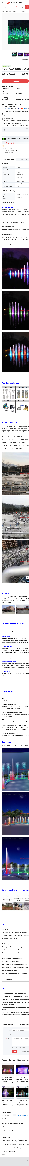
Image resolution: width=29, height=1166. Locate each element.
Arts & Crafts (8, 11)
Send (15, 1051)
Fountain (15, 11)
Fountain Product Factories (9, 1140)
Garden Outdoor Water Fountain (10, 1148)
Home (3, 11)
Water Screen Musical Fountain (10, 1133)
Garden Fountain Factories (9, 1144)
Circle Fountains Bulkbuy (9, 1151)
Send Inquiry (15, 81)
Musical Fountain (22, 11)
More (3, 1154)
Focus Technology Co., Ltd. (19, 1160)
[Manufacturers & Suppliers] (14, 2)
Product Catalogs (23, 1115)
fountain (4, 1118)
